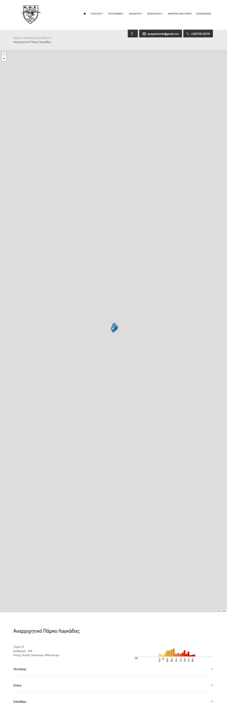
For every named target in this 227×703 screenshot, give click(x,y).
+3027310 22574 (200, 34)
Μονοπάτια (154, 13)
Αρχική (17, 37)
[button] (113, 329)
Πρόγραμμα (115, 13)
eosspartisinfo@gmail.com (163, 34)
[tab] (113, 669)
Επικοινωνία (203, 13)
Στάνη (17, 685)
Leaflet (223, 611)
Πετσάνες (19, 669)
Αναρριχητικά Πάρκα (179, 13)
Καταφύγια (135, 13)
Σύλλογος (96, 13)
